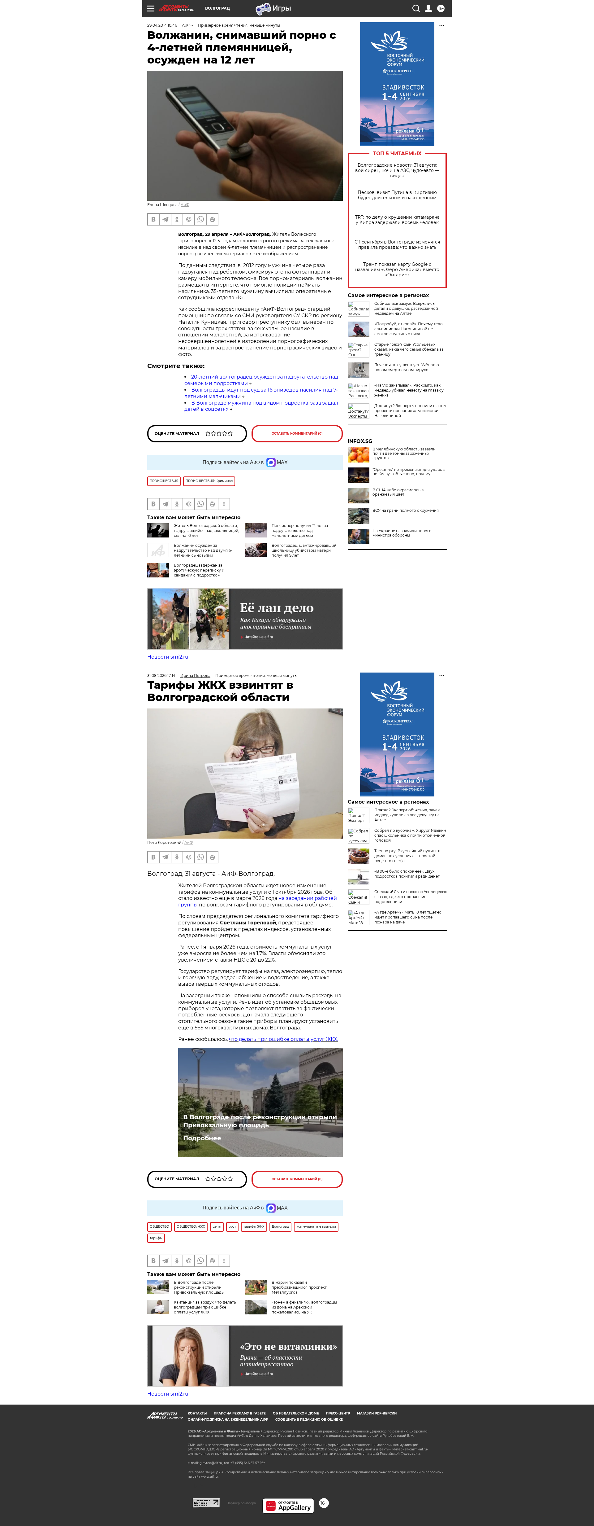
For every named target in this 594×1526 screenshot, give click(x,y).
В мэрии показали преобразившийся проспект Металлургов (299, 1287)
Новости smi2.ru (167, 657)
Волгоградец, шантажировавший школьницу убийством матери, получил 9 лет (304, 550)
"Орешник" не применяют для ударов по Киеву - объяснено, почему (408, 471)
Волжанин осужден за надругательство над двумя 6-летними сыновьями (203, 550)
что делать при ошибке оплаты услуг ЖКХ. (283, 1039)
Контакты (197, 1413)
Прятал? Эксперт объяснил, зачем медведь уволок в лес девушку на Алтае (407, 815)
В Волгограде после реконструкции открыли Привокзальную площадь (260, 1121)
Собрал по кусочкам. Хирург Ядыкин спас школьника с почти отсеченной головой (410, 835)
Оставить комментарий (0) (297, 434)
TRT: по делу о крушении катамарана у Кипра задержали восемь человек (397, 220)
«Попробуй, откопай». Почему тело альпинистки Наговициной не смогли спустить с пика (408, 329)
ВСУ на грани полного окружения (405, 510)
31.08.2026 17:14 (161, 675)
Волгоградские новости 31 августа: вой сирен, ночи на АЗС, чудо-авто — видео (397, 170)
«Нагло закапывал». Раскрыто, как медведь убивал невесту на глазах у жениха (409, 390)
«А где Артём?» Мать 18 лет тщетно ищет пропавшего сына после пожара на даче (407, 917)
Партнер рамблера (241, 1503)
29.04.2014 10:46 (162, 25)
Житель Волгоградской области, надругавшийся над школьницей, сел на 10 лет (206, 530)
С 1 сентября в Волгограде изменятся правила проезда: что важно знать (397, 244)
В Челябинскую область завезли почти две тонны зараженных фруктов (404, 453)
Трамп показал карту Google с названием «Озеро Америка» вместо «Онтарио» (397, 270)
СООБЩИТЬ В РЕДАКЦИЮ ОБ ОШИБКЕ (309, 1420)
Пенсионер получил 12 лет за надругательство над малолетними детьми (300, 530)
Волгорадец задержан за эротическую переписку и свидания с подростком (199, 570)
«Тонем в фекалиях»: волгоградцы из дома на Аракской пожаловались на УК (304, 1307)
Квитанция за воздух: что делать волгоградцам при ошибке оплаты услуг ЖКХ (205, 1307)
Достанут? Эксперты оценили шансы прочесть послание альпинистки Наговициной (410, 410)
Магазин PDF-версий (377, 1413)
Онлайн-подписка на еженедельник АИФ (228, 1420)
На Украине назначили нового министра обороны (402, 533)
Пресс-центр (338, 1413)
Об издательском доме (296, 1413)
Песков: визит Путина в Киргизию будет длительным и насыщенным (397, 195)
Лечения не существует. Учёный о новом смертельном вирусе (406, 367)
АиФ (185, 204)
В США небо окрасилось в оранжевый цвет (398, 492)
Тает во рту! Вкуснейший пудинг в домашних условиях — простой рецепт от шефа (407, 856)
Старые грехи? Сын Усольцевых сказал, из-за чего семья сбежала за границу (409, 349)
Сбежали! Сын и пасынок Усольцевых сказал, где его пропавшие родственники (410, 896)
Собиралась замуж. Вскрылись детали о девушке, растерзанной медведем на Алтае (406, 308)
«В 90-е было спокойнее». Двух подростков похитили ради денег (407, 874)
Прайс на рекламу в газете (240, 1413)
